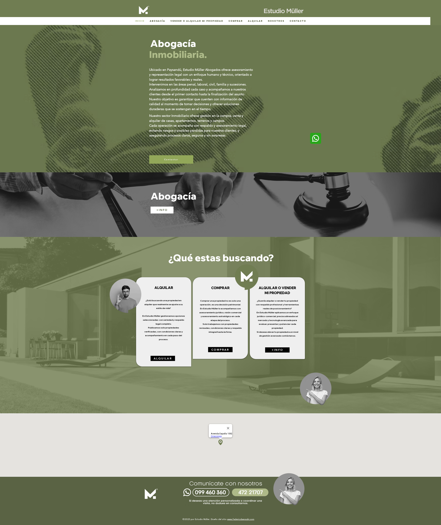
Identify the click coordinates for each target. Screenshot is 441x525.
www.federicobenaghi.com (240, 519)
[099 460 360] (206, 501)
